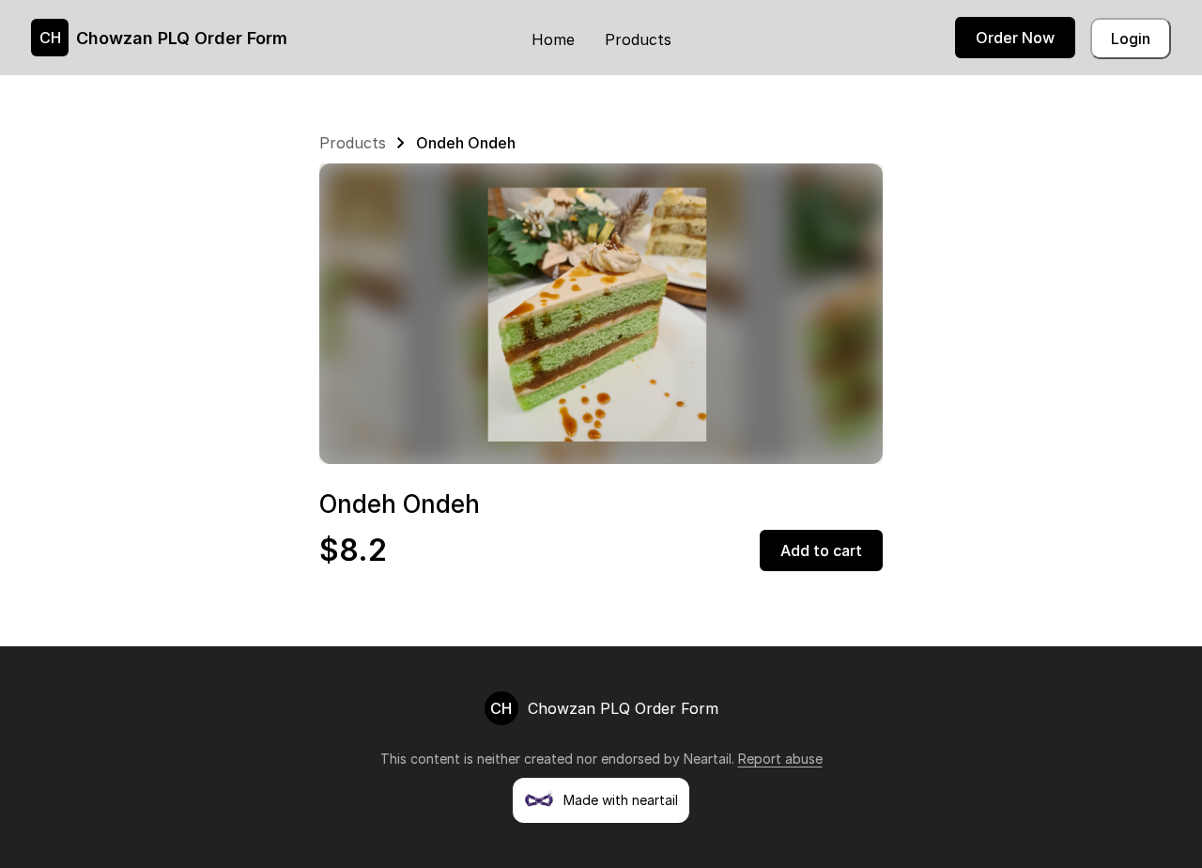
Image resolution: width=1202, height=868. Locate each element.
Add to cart (821, 550)
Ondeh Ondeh (466, 142)
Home (553, 39)
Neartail (708, 759)
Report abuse (780, 759)
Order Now (1015, 37)
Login (1130, 38)
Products (638, 39)
